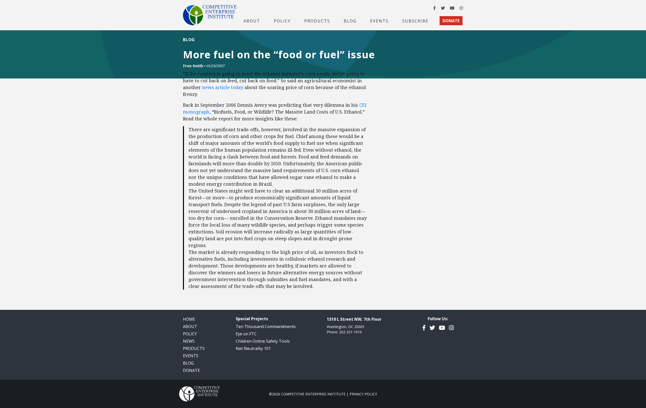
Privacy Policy (363, 394)
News (189, 341)
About (190, 326)
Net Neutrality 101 (253, 348)
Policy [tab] (282, 20)
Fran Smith (193, 65)
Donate (191, 370)
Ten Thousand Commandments (266, 326)
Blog (350, 20)
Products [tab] (317, 20)
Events (379, 20)
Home (189, 319)
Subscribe (415, 20)
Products (194, 348)
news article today (222, 87)
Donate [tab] (451, 20)
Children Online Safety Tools (263, 341)
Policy (190, 334)
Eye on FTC (246, 334)
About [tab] (252, 20)
